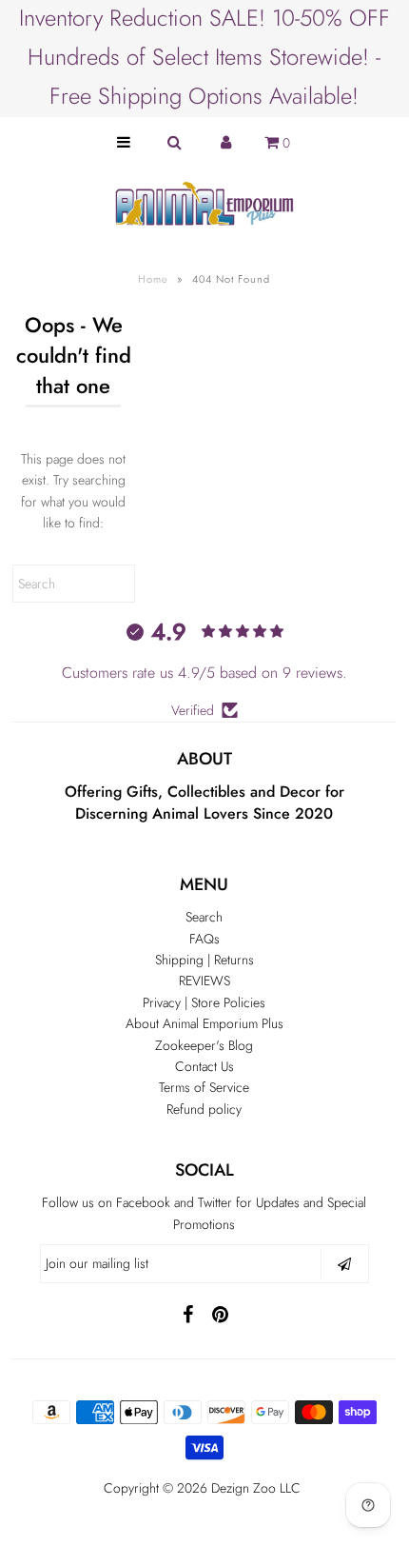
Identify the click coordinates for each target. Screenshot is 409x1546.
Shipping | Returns (204, 959)
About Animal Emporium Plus (204, 1023)
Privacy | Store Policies (204, 1002)
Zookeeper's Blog (204, 1045)
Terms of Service (204, 1087)
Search (204, 916)
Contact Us (204, 1066)
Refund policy (204, 1109)
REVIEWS (204, 980)
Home (153, 279)
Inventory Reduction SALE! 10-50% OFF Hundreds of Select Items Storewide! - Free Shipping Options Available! (204, 56)
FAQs (204, 938)
